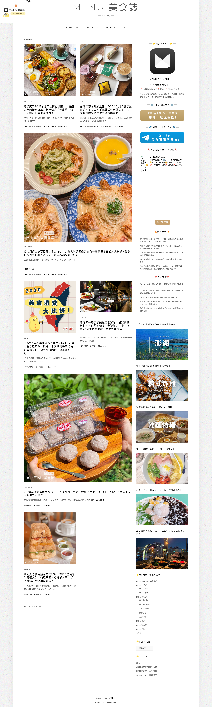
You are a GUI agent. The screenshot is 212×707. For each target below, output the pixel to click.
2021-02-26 (28, 338)
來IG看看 (164, 222)
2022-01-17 (28, 101)
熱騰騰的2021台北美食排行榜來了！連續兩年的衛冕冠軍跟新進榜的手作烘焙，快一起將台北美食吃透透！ (49, 110)
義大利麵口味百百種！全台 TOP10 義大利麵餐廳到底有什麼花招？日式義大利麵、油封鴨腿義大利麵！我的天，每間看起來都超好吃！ (77, 253)
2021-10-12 (84, 101)
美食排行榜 (38, 126)
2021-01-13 (84, 317)
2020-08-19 (28, 487)
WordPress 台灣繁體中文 (146, 675)
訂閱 (146, 667)
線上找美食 (111, 27)
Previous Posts (36, 607)
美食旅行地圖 (144, 604)
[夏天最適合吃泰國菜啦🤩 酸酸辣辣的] (176, 196)
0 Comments (62, 126)
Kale (114, 698)
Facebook (92, 27)
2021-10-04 (28, 247)
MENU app (143, 589)
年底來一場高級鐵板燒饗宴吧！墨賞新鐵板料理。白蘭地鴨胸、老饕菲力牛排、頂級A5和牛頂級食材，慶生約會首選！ (104, 326)
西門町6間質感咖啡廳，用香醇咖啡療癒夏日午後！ (159, 297)
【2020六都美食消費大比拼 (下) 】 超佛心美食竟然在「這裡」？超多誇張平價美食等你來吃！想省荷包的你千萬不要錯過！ (49, 348)
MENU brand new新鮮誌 (146, 581)
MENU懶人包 (141, 625)
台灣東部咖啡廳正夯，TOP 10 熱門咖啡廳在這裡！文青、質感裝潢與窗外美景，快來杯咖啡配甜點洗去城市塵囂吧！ (106, 110)
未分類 (138, 633)
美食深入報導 (38, 367)
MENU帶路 (84, 346)
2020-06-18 (28, 569)
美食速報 (142, 613)
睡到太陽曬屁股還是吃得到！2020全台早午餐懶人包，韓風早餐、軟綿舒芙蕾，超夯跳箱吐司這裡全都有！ (49, 578)
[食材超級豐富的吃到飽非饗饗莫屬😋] (162, 182)
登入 (138, 663)
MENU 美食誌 (106, 7)
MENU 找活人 (144, 593)
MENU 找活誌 (141, 585)
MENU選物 (140, 629)
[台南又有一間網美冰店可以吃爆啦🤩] (176, 211)
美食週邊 (142, 617)
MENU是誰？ (130, 27)
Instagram (72, 27)
